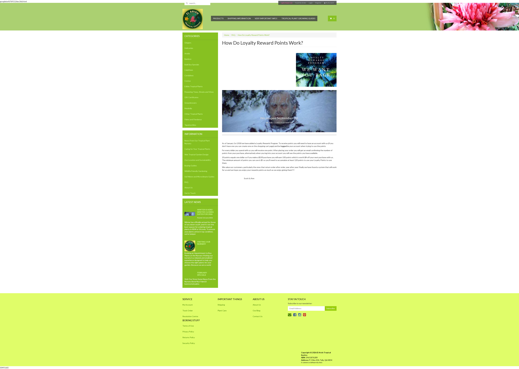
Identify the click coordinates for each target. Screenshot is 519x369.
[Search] (186, 3)
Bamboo (187, 59)
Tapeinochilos (190, 125)
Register (318, 3)
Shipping (221, 305)
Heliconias (188, 48)
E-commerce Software (308, 362)
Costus (187, 81)
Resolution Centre (190, 316)
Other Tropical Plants (193, 114)
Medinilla (188, 108)
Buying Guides (190, 165)
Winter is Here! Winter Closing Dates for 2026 (205, 212)
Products (218, 18)
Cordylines (189, 75)
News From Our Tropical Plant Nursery (197, 142)
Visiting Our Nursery (203, 243)
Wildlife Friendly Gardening (195, 171)
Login (311, 3)
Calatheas (188, 70)
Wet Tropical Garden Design (196, 154)
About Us (188, 187)
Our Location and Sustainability (197, 160)
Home (226, 35)
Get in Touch (190, 193)
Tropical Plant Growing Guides (298, 18)
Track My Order (300, 3)
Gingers (187, 43)
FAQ (186, 182)
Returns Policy (188, 337)
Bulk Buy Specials (191, 64)
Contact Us (257, 316)
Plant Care (222, 310)
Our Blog (256, 310)
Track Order (187, 310)
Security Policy (188, 343)
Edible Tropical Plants (193, 86)
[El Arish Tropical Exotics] (192, 18)
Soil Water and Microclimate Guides (199, 176)
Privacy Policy (188, 331)
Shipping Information (239, 18)
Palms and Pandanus (193, 119)
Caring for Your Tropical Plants (197, 149)
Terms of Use (188, 326)
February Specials (202, 273)
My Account (187, 305)
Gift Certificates (191, 97)
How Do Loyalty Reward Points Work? (254, 35)
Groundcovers (190, 103)
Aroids (187, 53)
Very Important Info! (266, 18)
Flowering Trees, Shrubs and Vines (199, 92)
